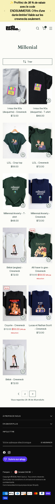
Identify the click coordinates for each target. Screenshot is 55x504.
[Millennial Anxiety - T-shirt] (15, 191)
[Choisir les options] (23, 100)
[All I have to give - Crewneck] (40, 245)
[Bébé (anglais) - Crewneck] (15, 245)
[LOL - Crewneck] (40, 140)
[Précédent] (4, 11)
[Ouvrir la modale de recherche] (37, 28)
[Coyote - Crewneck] (15, 303)
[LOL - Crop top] (15, 140)
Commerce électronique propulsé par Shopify (20, 485)
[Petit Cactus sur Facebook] (4, 453)
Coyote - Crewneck (15, 325)
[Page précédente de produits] (18, 394)
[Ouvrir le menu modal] (51, 28)
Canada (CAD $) (24, 472)
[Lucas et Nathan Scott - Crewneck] (40, 303)
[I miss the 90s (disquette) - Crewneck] (15, 86)
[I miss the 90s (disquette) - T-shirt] (40, 86)
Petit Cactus (22, 477)
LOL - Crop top (14, 162)
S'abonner (46, 442)
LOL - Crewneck (40, 162)
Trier (29, 61)
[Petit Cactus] (13, 28)
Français (6, 472)
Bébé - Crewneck (15, 379)
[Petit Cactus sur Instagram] (9, 453)
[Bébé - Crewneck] (15, 357)
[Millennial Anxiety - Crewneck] (40, 191)
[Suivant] (50, 11)
